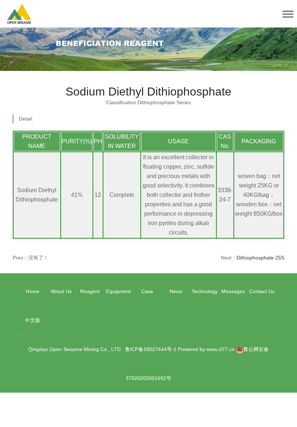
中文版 (32, 320)
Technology (205, 291)
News (176, 291)
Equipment (118, 291)
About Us (61, 291)
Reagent (90, 291)
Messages (233, 291)
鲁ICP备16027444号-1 (150, 349)
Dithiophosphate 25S (260, 258)
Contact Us (262, 291)
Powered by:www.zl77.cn (206, 349)
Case (147, 291)
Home (32, 291)
